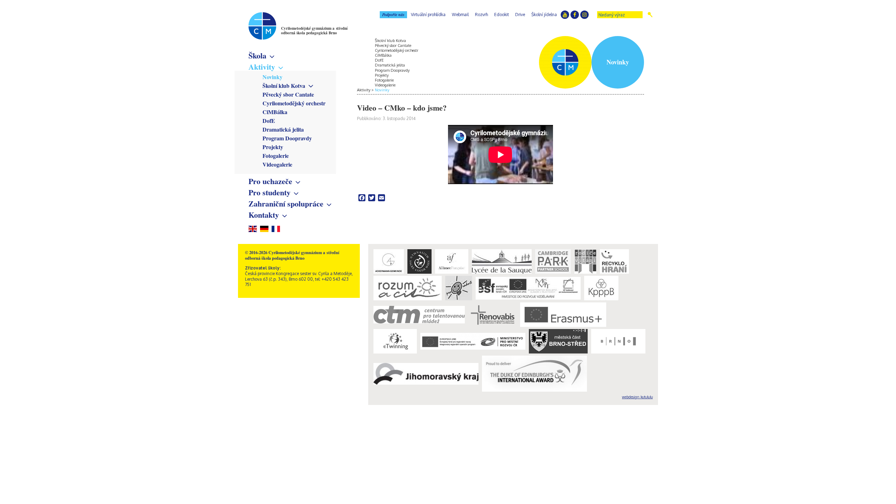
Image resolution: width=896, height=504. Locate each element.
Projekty (272, 147)
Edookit (501, 14)
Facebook (574, 14)
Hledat (650, 14)
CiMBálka (274, 112)
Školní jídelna (544, 14)
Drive (520, 14)
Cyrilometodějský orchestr (294, 103)
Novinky (272, 77)
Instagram (584, 14)
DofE (268, 121)
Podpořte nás (393, 15)
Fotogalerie (275, 156)
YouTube (565, 14)
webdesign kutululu (637, 397)
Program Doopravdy (287, 138)
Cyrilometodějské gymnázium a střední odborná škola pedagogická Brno (314, 31)
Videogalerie (277, 164)
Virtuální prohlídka (428, 14)
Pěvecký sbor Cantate (288, 94)
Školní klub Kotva (283, 86)
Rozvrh (481, 14)
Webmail (460, 14)
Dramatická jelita (283, 129)
